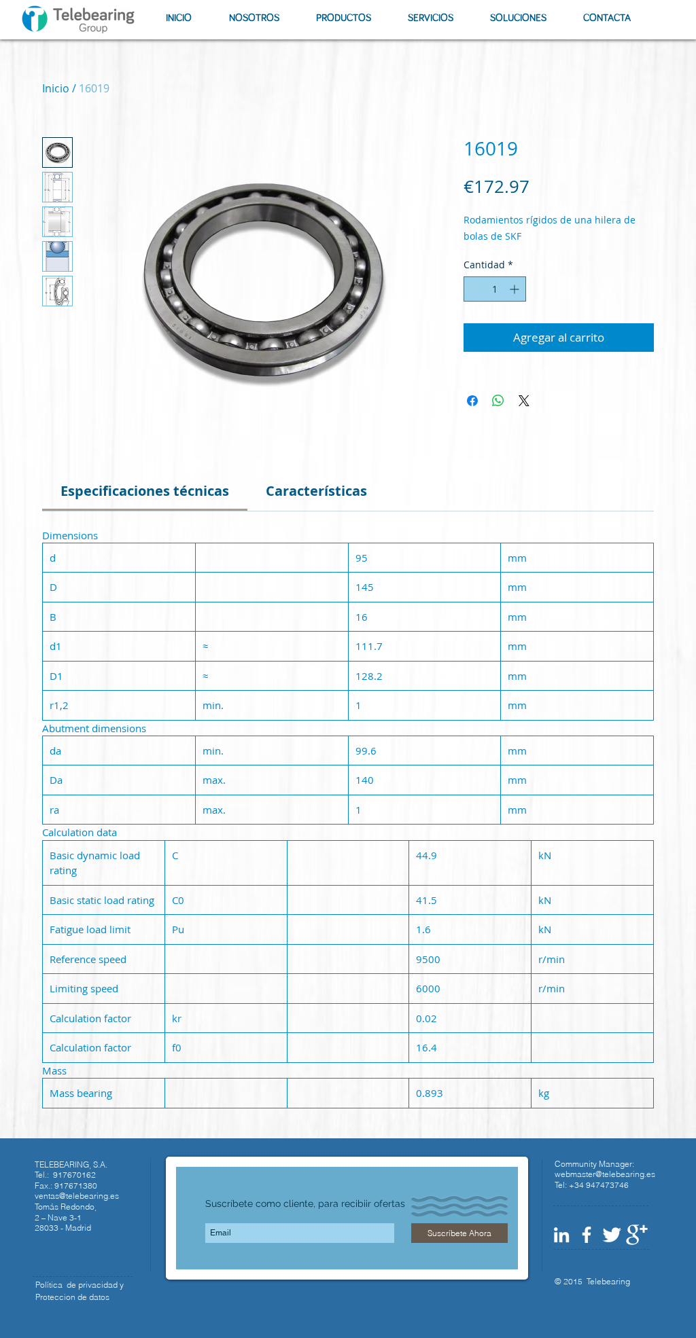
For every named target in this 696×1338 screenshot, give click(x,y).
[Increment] (515, 289)
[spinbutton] (495, 289)
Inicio (55, 88)
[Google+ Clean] (637, 1235)
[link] (144, 491)
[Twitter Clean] (612, 1235)
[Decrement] (474, 289)
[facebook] (586, 1235)
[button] (254, 18)
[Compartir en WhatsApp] (498, 401)
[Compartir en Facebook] (472, 401)
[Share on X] (524, 401)
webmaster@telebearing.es (605, 1174)
